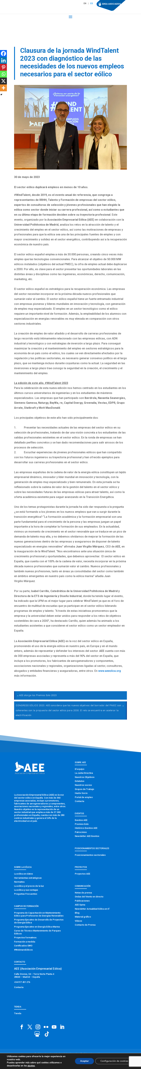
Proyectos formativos (25, 937)
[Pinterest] (3, 67)
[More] (3, 87)
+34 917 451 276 (22, 982)
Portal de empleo (84, 797)
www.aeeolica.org (109, 670)
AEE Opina (80, 904)
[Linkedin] (3, 60)
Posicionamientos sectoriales (90, 855)
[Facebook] (3, 53)
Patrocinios (81, 832)
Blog (77, 912)
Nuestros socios (83, 785)
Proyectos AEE (82, 873)
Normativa (19, 882)
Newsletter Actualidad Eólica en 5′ (92, 909)
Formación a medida (24, 941)
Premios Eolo (82, 824)
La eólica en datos (23, 873)
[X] (3, 81)
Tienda (17, 1013)
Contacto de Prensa (85, 925)
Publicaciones (82, 900)
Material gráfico (83, 916)
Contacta (79, 801)
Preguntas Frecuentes (25, 894)
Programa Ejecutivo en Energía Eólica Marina (37, 926)
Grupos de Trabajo (84, 789)
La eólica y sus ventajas (26, 890)
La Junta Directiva (84, 773)
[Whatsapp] (3, 74)
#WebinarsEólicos (23, 949)
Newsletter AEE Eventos (87, 836)
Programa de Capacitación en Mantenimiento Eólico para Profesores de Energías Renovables (38, 914)
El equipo (79, 769)
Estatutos (79, 781)
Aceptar (84, 1061)
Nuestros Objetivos (84, 777)
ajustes (31, 1065)
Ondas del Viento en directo (89, 896)
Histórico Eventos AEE (86, 828)
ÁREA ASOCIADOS (111, 4)
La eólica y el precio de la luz (29, 886)
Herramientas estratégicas (28, 878)
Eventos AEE (81, 820)
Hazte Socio (81, 793)
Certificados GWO (23, 945)
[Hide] (1, 94)
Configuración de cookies (114, 1061)
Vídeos (78, 921)
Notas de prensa (83, 892)
